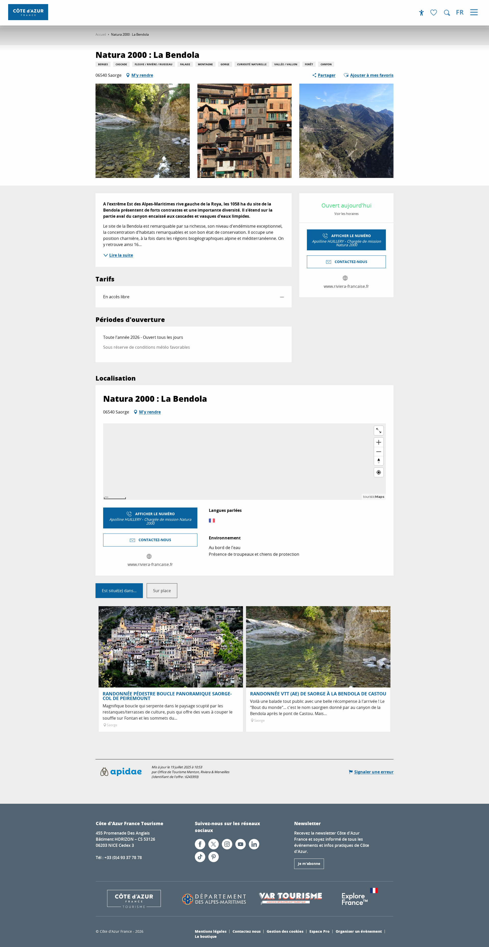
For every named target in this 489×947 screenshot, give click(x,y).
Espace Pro (319, 931)
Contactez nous (247, 931)
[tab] (119, 590)
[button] (447, 13)
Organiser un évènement (359, 931)
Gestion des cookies (285, 931)
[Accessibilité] (421, 12)
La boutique (206, 936)
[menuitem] (28, 12)
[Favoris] (434, 12)
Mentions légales (210, 931)
